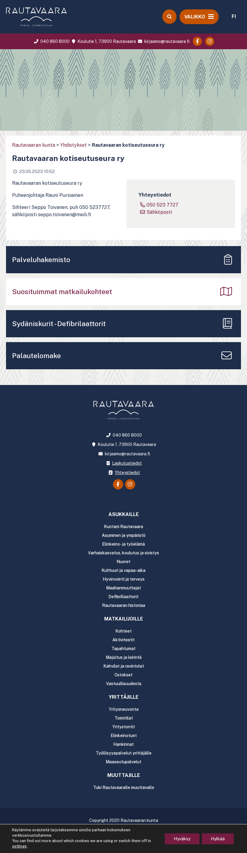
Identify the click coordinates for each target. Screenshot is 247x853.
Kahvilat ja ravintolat (123, 666)
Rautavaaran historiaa (123, 605)
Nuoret (123, 561)
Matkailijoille (123, 619)
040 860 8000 (54, 41)
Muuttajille (123, 775)
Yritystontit (123, 726)
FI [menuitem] (234, 16)
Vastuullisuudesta (123, 683)
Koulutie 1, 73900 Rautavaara (106, 41)
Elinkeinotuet (124, 735)
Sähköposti (159, 212)
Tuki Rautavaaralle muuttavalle (123, 787)
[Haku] (169, 16)
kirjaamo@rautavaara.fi (166, 41)
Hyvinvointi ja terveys (124, 579)
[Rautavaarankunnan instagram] (209, 41)
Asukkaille (123, 514)
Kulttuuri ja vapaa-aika (123, 570)
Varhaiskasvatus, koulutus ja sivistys (123, 552)
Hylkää (218, 838)
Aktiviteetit (123, 639)
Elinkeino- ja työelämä (123, 544)
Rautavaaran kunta (33, 145)
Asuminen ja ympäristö (123, 535)
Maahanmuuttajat (123, 587)
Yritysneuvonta (124, 709)
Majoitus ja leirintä (124, 657)
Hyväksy (182, 838)
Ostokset (123, 674)
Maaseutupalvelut (123, 761)
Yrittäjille (124, 697)
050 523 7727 (162, 205)
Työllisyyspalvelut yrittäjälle (124, 753)
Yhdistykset (73, 145)
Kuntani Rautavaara (123, 526)
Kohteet (123, 631)
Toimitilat (123, 718)
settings (19, 846)
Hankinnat (123, 744)
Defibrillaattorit (123, 596)
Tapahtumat (123, 648)
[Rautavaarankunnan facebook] (197, 41)
